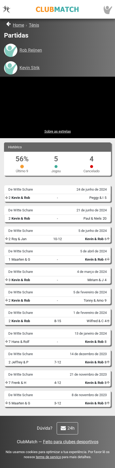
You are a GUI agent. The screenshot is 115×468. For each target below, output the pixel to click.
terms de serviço (48, 457)
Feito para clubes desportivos (70, 441)
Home (18, 25)
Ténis (34, 25)
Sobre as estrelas (57, 131)
